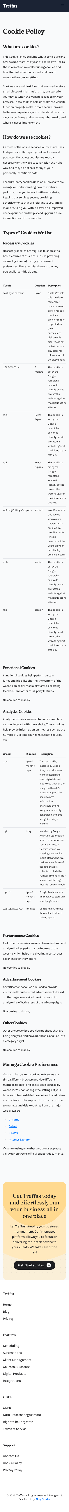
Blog (6, 1311)
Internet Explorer (20, 1139)
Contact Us (11, 1456)
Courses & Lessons (16, 1367)
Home (7, 1304)
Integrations (12, 1381)
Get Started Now (31, 1265)
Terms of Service (14, 1429)
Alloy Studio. (43, 1499)
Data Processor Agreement (22, 1415)
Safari (13, 1126)
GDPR (7, 1408)
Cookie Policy (12, 1463)
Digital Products (14, 1374)
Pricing (8, 1319)
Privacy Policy (12, 1470)
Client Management (17, 1360)
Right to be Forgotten (18, 1422)
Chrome (14, 1119)
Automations (12, 1353)
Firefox (13, 1133)
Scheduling (11, 1346)
